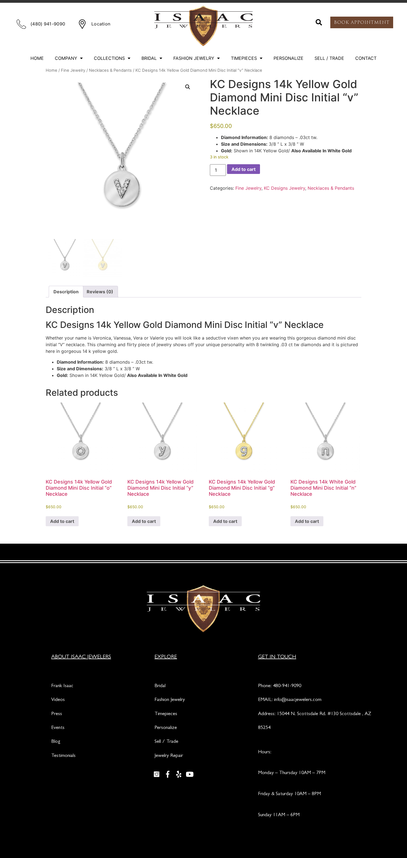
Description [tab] (66, 291)
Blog (55, 741)
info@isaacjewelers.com (297, 700)
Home (37, 58)
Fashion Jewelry (193, 58)
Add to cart (243, 169)
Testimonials (63, 756)
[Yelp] (178, 774)
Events (58, 728)
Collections (109, 58)
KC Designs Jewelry (284, 188)
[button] (319, 22)
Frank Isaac (62, 686)
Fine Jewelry (73, 70)
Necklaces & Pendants (110, 70)
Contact (366, 58)
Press (56, 714)
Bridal (149, 58)
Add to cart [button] (62, 521)
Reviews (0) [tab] (100, 291)
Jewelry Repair (168, 756)
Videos (58, 700)
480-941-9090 (287, 686)
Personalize (288, 58)
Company (66, 58)
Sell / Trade (329, 58)
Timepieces (244, 58)
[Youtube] (189, 774)
